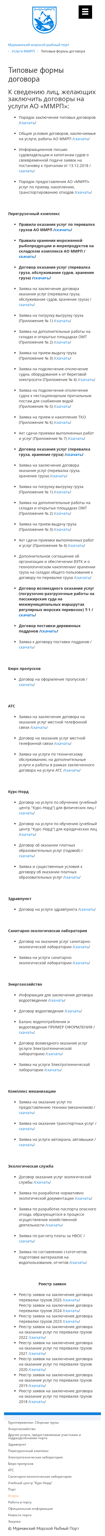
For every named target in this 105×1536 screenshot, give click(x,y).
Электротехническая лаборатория (35, 1457)
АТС (11, 1470)
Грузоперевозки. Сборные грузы (33, 1422)
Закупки (14, 1521)
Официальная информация (30, 1508)
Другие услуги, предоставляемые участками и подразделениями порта (44, 1436)
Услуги (13, 1495)
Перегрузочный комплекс (28, 1451)
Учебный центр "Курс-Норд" (30, 1483)
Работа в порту (20, 1502)
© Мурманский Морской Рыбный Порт (43, 1528)
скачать (27, 122)
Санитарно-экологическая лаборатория (40, 1476)
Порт (12, 1489)
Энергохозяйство (22, 1429)
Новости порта (20, 1515)
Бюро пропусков (20, 1463)
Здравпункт (17, 1444)
